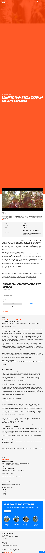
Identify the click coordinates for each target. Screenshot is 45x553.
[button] (22, 291)
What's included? (4, 219)
